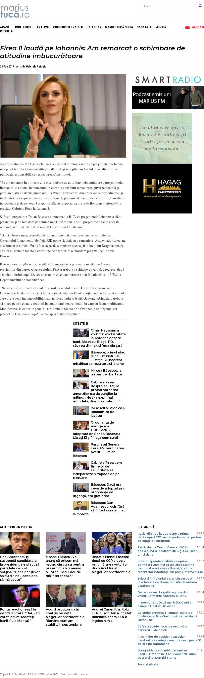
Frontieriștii (23, 27)
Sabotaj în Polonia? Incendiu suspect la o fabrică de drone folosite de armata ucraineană (167, 582)
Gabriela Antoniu (36, 66)
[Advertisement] (33, 347)
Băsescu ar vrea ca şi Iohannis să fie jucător (108, 412)
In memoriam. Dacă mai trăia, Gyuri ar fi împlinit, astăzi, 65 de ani (165, 604)
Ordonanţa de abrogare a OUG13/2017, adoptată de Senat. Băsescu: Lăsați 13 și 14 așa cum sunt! (97, 430)
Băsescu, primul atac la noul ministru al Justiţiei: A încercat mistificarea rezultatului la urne (99, 358)
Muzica (160, 27)
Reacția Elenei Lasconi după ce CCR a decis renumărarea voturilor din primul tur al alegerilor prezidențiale (111, 564)
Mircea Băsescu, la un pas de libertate (106, 372)
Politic (26, 527)
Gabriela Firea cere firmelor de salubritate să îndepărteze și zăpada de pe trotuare (97, 470)
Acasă (5, 27)
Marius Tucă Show (119, 27)
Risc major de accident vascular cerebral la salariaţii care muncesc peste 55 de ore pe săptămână (169, 640)
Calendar (93, 27)
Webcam (198, 27)
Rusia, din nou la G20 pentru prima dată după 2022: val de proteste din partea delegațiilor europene (169, 537)
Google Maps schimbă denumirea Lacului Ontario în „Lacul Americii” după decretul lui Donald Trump (167, 654)
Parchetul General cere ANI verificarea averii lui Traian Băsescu (98, 450)
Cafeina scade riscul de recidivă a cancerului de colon (162, 628)
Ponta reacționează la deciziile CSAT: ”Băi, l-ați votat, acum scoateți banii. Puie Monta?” (20, 615)
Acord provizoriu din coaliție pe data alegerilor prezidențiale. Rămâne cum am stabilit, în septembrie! (65, 617)
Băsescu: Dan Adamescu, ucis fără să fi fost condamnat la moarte (99, 508)
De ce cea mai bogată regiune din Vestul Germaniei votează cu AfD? (163, 594)
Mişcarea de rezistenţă (36, 11)
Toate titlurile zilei (148, 664)
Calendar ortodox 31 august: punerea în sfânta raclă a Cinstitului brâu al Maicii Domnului (167, 616)
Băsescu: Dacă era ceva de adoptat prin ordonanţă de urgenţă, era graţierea (99, 490)
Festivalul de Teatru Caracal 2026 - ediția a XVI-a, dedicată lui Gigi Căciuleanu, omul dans (169, 551)
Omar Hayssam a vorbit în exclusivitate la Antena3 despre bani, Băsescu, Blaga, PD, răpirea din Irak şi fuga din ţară (99, 338)
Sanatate (144, 27)
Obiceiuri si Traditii (68, 27)
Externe (43, 27)
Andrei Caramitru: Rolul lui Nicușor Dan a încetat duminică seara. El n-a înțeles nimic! (111, 615)
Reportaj (7, 31)
